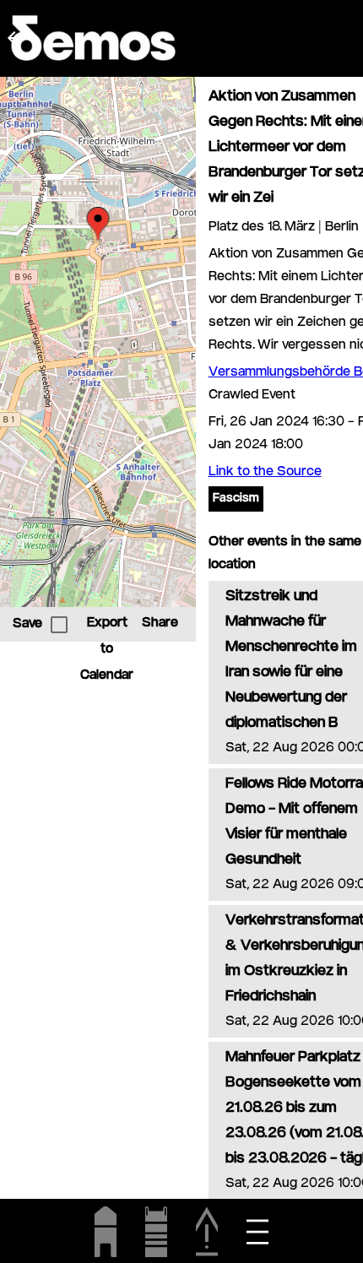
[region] (98, 342)
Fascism (236, 499)
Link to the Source (265, 472)
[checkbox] (59, 625)
